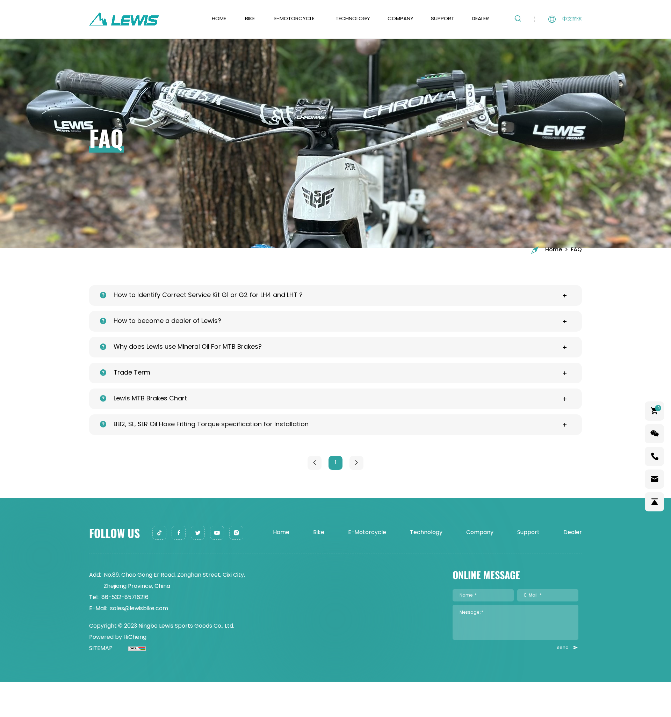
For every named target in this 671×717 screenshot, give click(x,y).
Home (219, 19)
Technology (353, 19)
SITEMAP (101, 648)
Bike (250, 19)
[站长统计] (129, 648)
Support (442, 19)
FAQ (576, 250)
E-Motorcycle (294, 19)
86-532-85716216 (125, 597)
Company (400, 19)
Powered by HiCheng (117, 637)
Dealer (480, 19)
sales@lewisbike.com (139, 608)
